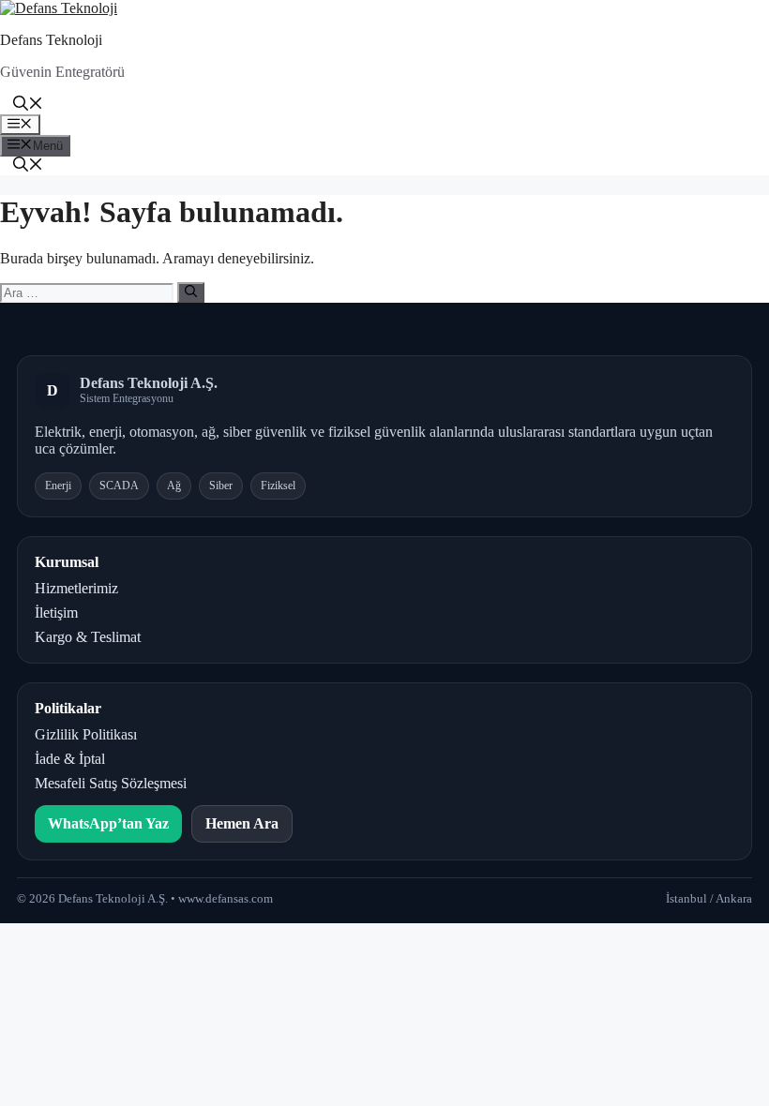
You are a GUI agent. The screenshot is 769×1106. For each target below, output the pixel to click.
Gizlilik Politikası (86, 734)
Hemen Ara (242, 823)
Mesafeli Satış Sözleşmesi (111, 783)
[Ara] (190, 292)
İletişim (56, 612)
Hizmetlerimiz (76, 588)
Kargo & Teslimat (88, 637)
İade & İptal (70, 759)
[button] (28, 105)
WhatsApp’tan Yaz (108, 823)
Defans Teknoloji (51, 40)
